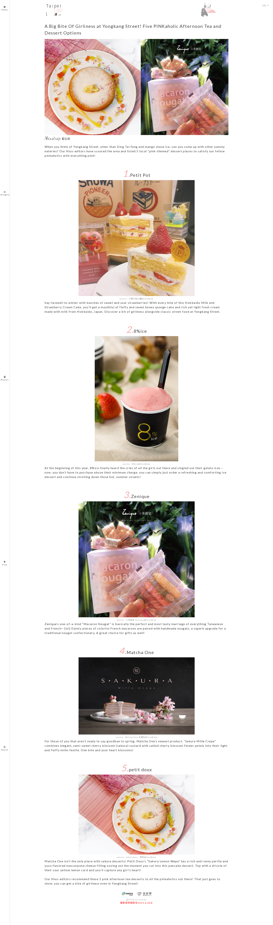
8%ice (135, 464)
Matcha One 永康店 (135, 737)
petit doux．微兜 (135, 857)
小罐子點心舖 (135, 299)
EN (264, 5)
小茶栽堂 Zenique (135, 620)
